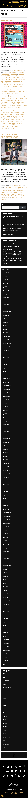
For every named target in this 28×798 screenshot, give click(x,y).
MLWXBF (10, 249)
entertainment (11, 91)
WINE (4, 748)
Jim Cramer (19, 96)
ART (4, 673)
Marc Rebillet (5, 102)
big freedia (7, 77)
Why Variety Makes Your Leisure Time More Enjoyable (13, 217)
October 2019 (6, 562)
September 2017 (7, 650)
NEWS (4, 709)
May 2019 (5, 579)
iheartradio (10, 93)
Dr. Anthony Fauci (12, 88)
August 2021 (6, 484)
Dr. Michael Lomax (21, 89)
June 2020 (5, 534)
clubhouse (15, 82)
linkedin (21, 98)
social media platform (19, 114)
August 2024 (6, 357)
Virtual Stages (14, 126)
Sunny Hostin (9, 118)
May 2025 (5, 325)
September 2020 (7, 523)
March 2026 (6, 290)
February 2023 (6, 421)
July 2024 (5, 361)
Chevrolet (8, 82)
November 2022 (7, 431)
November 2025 (7, 304)
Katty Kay (9, 98)
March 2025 (6, 332)
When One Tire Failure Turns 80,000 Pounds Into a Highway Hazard (12, 229)
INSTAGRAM (5, 95)
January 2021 (6, 509)
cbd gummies (6, 244)
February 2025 (6, 336)
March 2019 (5, 586)
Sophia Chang (5, 116)
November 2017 (6, 643)
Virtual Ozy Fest (9, 20)
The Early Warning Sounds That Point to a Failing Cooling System (13, 225)
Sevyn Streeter (8, 114)
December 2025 (7, 301)
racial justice (8, 111)
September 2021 (7, 481)
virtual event (21, 125)
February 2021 (6, 505)
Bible (10, 792)
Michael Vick (11, 107)
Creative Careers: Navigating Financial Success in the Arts (12, 233)
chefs (3, 82)
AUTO (4, 677)
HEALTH (5, 702)
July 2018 (5, 615)
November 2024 (7, 347)
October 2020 (6, 519)
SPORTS (5, 726)
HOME (4, 705)
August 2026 (6, 272)
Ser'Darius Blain (5, 196)
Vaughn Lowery (5, 125)
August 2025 (6, 315)
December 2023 (7, 385)
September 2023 (7, 396)
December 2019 (6, 555)
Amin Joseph (17, 187)
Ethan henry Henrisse (18, 190)
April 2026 (5, 287)
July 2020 (5, 530)
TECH (4, 733)
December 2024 (7, 343)
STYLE (4, 730)
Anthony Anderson (11, 189)
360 (6, 72)
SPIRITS (5, 723)
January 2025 (6, 339)
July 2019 (5, 572)
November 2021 (6, 474)
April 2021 (5, 498)
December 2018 (6, 597)
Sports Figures (14, 116)
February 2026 (6, 294)
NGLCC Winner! (15, 246)
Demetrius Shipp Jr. (6, 190)
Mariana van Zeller (11, 104)
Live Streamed (9, 100)
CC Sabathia (8, 81)
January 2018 (6, 636)
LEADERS (15, 98)
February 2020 (6, 548)
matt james (4, 105)
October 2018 (6, 604)
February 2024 (6, 378)
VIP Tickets (14, 125)
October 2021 (6, 477)
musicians (4, 109)
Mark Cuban (21, 104)
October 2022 (6, 435)
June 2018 (5, 618)
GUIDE (4, 698)
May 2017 (5, 664)
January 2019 (6, 593)
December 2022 (7, 428)
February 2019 (6, 590)
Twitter (17, 121)
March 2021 (5, 502)
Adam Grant (21, 72)
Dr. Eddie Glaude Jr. (10, 89)
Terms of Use (17, 792)
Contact (15, 793)
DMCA (13, 792)
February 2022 (6, 463)
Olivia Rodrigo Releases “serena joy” (12, 221)
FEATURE (5, 691)
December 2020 (7, 512)
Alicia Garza (14, 74)
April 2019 (5, 583)
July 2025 (5, 318)
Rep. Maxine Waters (18, 111)
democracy (14, 86)
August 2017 (6, 653)
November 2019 (6, 558)
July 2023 (5, 403)
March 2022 (6, 459)
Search (3, 204)
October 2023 (6, 392)
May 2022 (5, 452)
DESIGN (4, 684)
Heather (12, 128)
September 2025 (7, 311)
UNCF (22, 121)
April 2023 (5, 414)
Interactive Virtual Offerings (8, 96)
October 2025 (6, 308)
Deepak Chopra (5, 86)
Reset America (5, 112)
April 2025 (5, 329)
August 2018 (6, 611)
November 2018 (6, 601)
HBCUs (19, 91)
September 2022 (7, 438)
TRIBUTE (5, 740)
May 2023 (5, 410)
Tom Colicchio (9, 121)
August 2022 (6, 442)
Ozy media (17, 109)
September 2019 (7, 565)
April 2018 (5, 625)
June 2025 (5, 322)
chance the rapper (17, 81)
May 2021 (5, 495)
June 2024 (5, 364)
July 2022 (5, 445)
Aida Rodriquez (5, 74)
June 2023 (5, 407)
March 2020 (6, 544)
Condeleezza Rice (18, 84)
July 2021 (5, 488)
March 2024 (6, 375)
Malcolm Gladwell (19, 100)
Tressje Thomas (15, 196)
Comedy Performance (7, 84)
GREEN (4, 695)
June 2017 (5, 661)
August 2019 (6, 569)
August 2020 (6, 526)
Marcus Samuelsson (15, 102)
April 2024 (5, 371)
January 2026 (6, 297)
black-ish (20, 189)
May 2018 (5, 622)
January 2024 (6, 382)
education (4, 91)
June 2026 (5, 280)
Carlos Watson (15, 77)
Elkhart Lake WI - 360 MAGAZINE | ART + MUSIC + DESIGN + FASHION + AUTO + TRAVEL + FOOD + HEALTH (12, 253)
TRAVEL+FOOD (6, 737)
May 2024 (5, 368)
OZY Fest (10, 109)
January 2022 (6, 466)
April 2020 (5, 541)
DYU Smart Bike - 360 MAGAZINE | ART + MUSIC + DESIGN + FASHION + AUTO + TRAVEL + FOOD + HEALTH (12, 260)
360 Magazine (12, 72)
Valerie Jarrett (20, 123)
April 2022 (5, 456)
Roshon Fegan (10, 194)
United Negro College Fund (8, 123)
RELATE (4, 719)
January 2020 (6, 551)
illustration (17, 93)
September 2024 (7, 354)
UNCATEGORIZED (18, 70)
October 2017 (6, 646)
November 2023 (7, 389)
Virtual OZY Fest (5, 126)
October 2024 (6, 350)
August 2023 (6, 399)
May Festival (12, 105)
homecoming (5, 192)
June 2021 (5, 491)
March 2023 (6, 417)
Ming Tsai (18, 107)
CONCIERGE (6, 681)
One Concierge (14, 244)
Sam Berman (19, 194)
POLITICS (5, 716)
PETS (4, 712)
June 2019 (5, 576)
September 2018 (7, 608)
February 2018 (6, 632)
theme (7, 119)
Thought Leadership (15, 119)
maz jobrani (19, 105)
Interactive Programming (15, 95)
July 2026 (5, 276)
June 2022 (5, 449)
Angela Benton (16, 75)
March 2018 (5, 629)
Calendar (6, 792)
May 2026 (5, 283)
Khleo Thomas (13, 192)
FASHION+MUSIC (7, 688)
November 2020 (7, 516)
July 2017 (5, 657)
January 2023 (6, 424)
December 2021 (6, 470)
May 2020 (5, 537)
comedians (22, 82)
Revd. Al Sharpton (15, 112)
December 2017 (6, 639)
